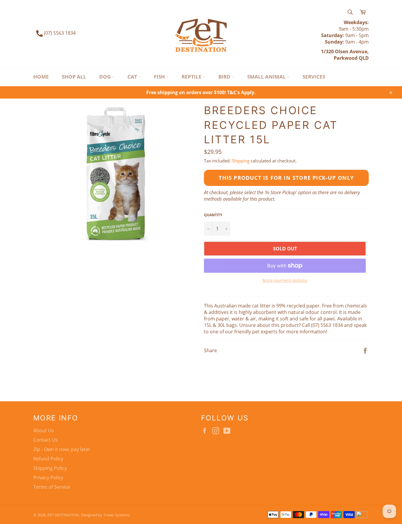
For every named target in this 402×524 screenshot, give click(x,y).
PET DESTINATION (63, 515)
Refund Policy (48, 458)
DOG (105, 76)
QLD (363, 58)
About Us (43, 430)
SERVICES (314, 76)
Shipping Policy (50, 468)
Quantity (213, 215)
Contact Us (45, 440)
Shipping (241, 161)
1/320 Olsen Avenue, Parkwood (345, 54)
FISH (160, 76)
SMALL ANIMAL (267, 76)
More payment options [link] (285, 280)
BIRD (225, 76)
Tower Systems (116, 515)
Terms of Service (51, 487)
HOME (41, 76)
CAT (132, 76)
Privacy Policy (48, 477)
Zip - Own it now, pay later (61, 449)
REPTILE (192, 76)
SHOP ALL (74, 76)
